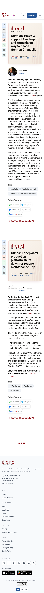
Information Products (9, 532)
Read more (22, 73)
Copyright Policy (7, 548)
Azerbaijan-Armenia (29, 189)
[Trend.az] (8, 15)
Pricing (4, 529)
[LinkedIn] (29, 563)
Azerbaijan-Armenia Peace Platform (23, 193)
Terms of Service (7, 541)
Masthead (5, 510)
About (4, 507)
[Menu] (40, 15)
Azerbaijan (28, 386)
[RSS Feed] (34, 563)
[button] (4, 25)
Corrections (6, 520)
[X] (14, 563)
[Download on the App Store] (8, 572)
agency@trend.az (7, 483)
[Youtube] (19, 563)
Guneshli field (15, 391)
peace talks (14, 189)
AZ (22, 589)
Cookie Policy (6, 551)
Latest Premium (7, 498)
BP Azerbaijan (15, 386)
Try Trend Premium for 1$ (22, 221)
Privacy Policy (7, 544)
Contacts (5, 513)
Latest (4, 494)
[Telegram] (24, 563)
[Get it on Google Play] (24, 572)
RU (26, 589)
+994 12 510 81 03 (7, 481)
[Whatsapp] (4, 563)
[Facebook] (9, 563)
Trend (32, 95)
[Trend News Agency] (8, 462)
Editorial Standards (8, 517)
